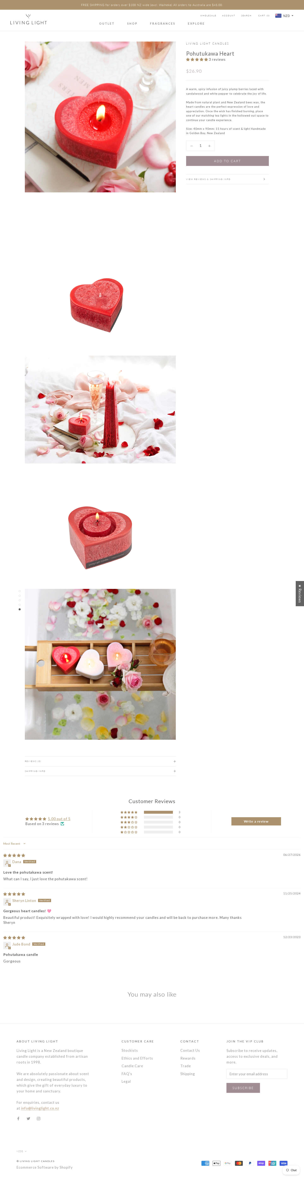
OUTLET (107, 23)
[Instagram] (38, 1118)
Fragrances (163, 23)
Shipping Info (35, 771)
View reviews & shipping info (208, 179)
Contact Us (190, 1050)
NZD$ (20, 1151)
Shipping (187, 1074)
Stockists (130, 1050)
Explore (196, 23)
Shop (132, 23)
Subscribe (243, 1088)
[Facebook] (18, 1118)
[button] (197, 59)
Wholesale (208, 15)
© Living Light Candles (36, 1161)
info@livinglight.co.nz (40, 1108)
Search (246, 15)
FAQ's (127, 1074)
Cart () (264, 15)
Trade (185, 1066)
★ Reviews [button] (300, 593)
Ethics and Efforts (137, 1058)
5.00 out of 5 (59, 819)
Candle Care (132, 1066)
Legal (126, 1081)
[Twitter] (28, 1118)
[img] (14, 855)
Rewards (188, 1058)
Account (228, 15)
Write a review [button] (256, 821)
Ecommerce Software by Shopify (45, 1167)
